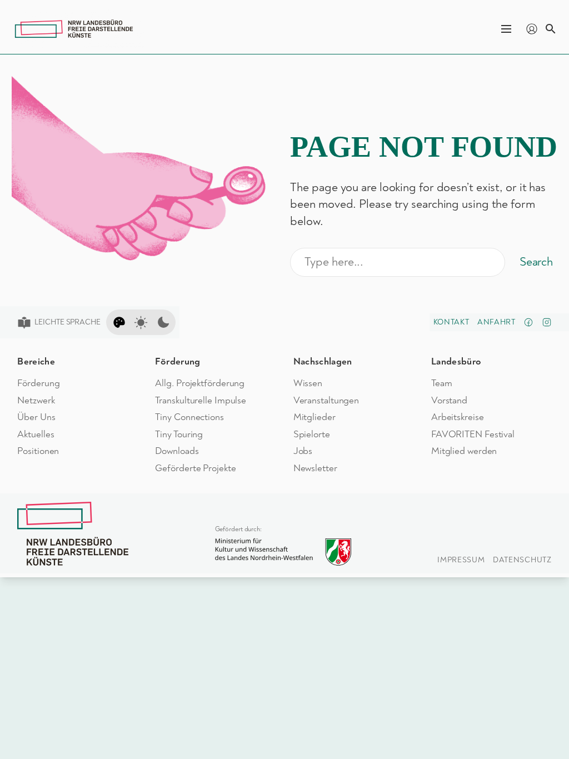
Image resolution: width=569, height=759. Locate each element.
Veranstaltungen (326, 400)
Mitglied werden (464, 451)
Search (536, 261)
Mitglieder (314, 417)
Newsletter (315, 468)
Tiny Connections (189, 417)
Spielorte (311, 434)
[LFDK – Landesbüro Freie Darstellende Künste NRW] (72, 534)
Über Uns (36, 417)
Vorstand (449, 400)
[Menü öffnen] (506, 29)
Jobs (303, 451)
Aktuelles (35, 434)
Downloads (176, 451)
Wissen (307, 383)
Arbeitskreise (457, 417)
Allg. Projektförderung (199, 383)
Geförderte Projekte (195, 468)
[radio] (119, 322)
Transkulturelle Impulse (200, 400)
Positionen (38, 451)
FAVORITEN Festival (473, 434)
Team (441, 383)
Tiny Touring (179, 434)
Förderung (38, 383)
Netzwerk (35, 400)
